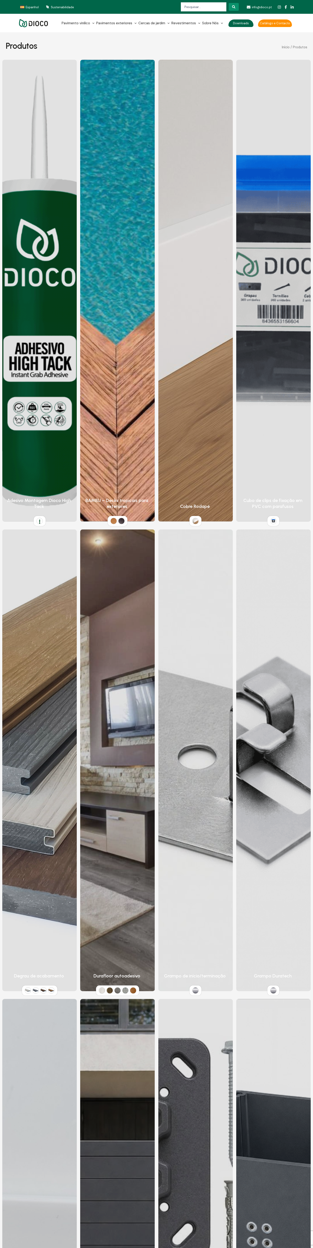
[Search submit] (234, 7)
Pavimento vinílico (76, 23)
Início (286, 47)
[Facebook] (286, 7)
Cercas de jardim (151, 23)
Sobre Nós (210, 23)
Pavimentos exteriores (114, 23)
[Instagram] (279, 7)
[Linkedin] (292, 7)
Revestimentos (183, 23)
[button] (92, 23)
